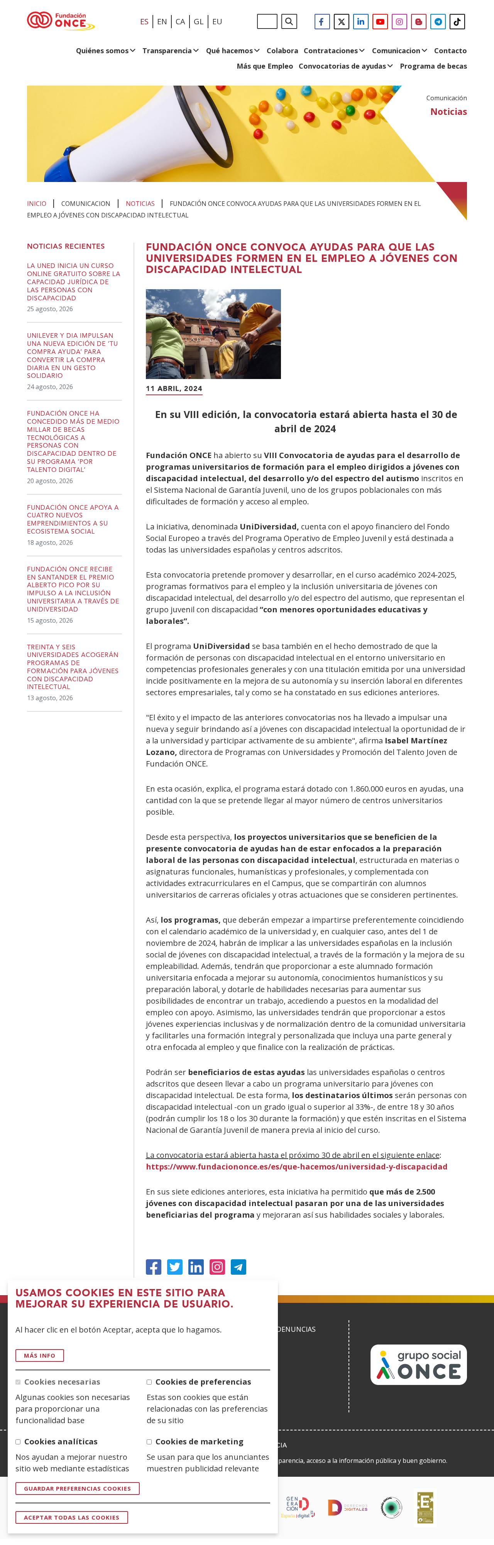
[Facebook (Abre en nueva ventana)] (153, 1267)
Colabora (282, 50)
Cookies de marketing (200, 1441)
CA (180, 21)
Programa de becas (433, 66)
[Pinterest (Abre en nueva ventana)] (217, 1267)
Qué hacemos (229, 50)
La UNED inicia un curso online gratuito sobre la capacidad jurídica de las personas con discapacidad (73, 282)
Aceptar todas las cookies (72, 1517)
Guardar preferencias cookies (77, 1488)
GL (199, 21)
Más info (40, 1355)
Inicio (36, 203)
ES (144, 21)
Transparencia (167, 50)
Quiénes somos (102, 50)
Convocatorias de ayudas (342, 66)
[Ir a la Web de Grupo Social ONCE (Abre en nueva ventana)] (418, 1382)
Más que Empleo (265, 66)
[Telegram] (238, 1267)
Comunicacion (396, 50)
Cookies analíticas (61, 1441)
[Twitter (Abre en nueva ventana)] (175, 1267)
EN (162, 21)
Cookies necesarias (62, 1382)
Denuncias (296, 1329)
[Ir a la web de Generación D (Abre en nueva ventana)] (298, 1507)
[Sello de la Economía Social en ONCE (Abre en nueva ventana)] (391, 1507)
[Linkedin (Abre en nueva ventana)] (196, 1267)
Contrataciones (331, 50)
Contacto (450, 50)
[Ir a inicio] (61, 22)
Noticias (140, 203)
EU (217, 21)
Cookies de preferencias (203, 1382)
